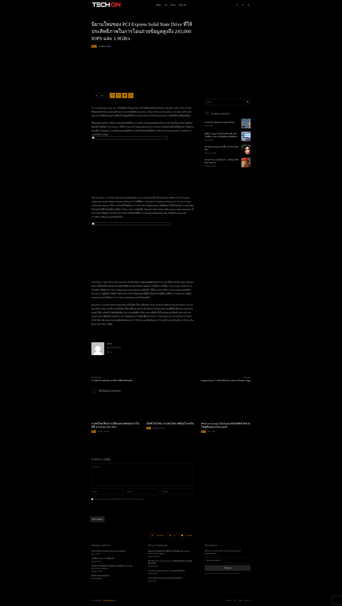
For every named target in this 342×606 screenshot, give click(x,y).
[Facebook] (237, 5)
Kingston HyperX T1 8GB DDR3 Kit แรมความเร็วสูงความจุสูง (226, 381)
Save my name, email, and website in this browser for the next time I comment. (119, 499)
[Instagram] (243, 5)
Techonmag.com (109, 600)
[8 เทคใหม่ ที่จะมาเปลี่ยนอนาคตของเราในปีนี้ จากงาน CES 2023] (116, 408)
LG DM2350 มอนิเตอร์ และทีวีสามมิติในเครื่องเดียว (112, 381)
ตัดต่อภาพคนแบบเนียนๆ (100, 576)
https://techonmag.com (114, 347)
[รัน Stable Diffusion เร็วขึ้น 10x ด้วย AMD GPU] (246, 149)
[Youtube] (182, 535)
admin (109, 344)
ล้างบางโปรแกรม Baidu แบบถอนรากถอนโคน (108, 551)
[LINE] (124, 95)
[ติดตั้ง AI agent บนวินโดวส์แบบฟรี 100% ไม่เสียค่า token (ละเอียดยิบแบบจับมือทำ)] (246, 136)
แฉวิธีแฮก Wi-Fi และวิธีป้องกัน (102, 558)
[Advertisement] (171, 73)
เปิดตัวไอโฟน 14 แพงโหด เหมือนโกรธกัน (170, 423)
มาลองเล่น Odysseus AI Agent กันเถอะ (220, 122)
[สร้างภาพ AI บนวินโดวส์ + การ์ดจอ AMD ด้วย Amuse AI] (246, 162)
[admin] (97, 348)
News (94, 46)
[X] (248, 5)
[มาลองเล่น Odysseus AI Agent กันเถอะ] (246, 123)
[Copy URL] (130, 95)
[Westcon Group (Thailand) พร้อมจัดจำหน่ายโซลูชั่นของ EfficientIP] (226, 408)
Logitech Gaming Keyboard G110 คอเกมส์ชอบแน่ (166, 571)
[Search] (248, 102)
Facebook (160, 535)
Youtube (189, 535)
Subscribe (227, 568)
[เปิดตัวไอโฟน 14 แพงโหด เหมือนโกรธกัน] (171, 408)
